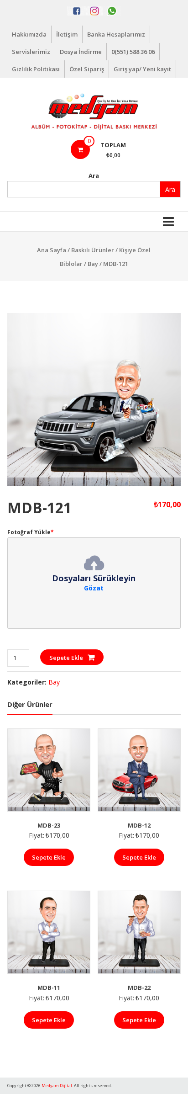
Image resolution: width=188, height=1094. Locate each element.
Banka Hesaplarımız (116, 34)
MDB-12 (139, 825)
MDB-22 (139, 987)
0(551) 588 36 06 (133, 52)
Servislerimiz (31, 52)
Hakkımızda (29, 34)
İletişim (67, 34)
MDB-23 (48, 825)
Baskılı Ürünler (92, 250)
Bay (93, 264)
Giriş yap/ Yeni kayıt (142, 69)
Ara (94, 175)
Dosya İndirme (81, 52)
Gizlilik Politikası (36, 69)
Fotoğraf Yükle (30, 532)
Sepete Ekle (66, 657)
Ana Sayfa (51, 250)
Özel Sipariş (86, 69)
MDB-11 (48, 987)
